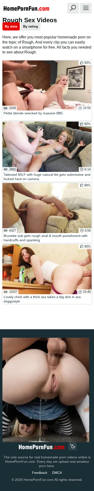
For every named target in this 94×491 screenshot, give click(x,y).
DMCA (57, 473)
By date (11, 26)
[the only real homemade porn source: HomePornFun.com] (41, 447)
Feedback (39, 473)
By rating (30, 26)
